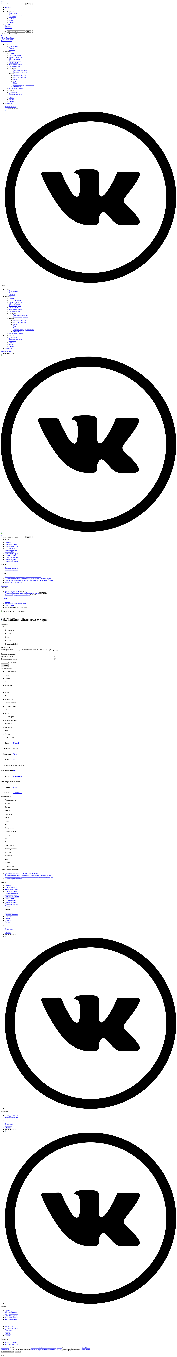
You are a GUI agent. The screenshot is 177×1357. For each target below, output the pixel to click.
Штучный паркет (15, 59)
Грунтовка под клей (20, 75)
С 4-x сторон (17, 776)
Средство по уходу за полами (23, 85)
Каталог (8, 7)
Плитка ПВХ (13, 63)
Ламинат (12, 53)
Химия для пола (10, 559)
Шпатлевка (17, 87)
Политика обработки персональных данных (46, 1348)
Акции (7, 24)
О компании (13, 46)
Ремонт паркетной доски (13, 582)
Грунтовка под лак (19, 77)
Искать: (3, 4)
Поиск (28, 4)
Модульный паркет (15, 64)
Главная (7, 602)
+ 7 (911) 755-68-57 (7, 39)
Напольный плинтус (16, 88)
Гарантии (12, 17)
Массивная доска (15, 61)
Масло (15, 83)
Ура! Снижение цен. (12, 591)
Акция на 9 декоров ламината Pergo (17, 595)
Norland (16, 743)
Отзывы (8, 26)
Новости (12, 20)
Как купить (13, 13)
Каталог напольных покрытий (15, 604)
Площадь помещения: (8, 654)
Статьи (11, 22)
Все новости (5, 598)
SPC (14, 771)
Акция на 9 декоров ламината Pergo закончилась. (22, 593)
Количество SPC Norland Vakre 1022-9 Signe (36, 649)
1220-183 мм (17, 793)
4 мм (15, 787)
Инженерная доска (15, 57)
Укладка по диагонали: (9, 659)
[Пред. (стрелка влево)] (1, 1355)
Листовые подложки (20, 70)
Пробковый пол (14, 66)
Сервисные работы (11, 570)
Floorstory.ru (5, 1348)
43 (14, 759)
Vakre (15, 754)
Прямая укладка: (7, 656)
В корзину (5, 665)
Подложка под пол (11, 557)
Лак (14, 81)
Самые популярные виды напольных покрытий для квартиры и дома (29, 580)
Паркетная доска (15, 55)
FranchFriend (86, 1348)
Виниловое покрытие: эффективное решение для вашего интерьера (28, 579)
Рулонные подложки (20, 72)
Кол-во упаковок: (7, 649)
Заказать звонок (6, 41)
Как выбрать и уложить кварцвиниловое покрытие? (23, 577)
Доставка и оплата (15, 15)
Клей (15, 79)
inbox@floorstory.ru (11, 1117)
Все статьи (4, 586)
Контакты (8, 28)
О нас (7, 9)
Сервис (11, 18)
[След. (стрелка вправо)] (4, 1355)
